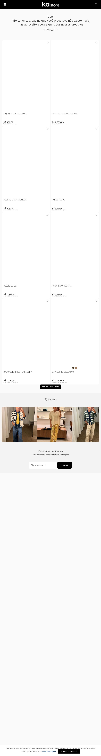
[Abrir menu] (5, 4)
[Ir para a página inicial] (50, 7)
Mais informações (49, 751)
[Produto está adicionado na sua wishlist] (48, 43)
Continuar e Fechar (69, 751)
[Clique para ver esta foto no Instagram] (19, 424)
